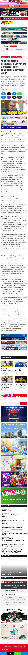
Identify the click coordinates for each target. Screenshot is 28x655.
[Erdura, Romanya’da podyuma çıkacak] (21, 379)
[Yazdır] (19, 97)
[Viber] (9, 97)
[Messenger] (14, 93)
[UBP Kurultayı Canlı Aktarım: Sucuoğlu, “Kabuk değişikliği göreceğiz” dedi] (7, 379)
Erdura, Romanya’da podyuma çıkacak (20, 385)
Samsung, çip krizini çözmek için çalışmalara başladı (20, 370)
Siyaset (19, 57)
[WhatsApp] (19, 93)
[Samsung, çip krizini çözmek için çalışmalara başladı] (21, 364)
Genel (3, 57)
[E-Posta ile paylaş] (14, 97)
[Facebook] (3, 93)
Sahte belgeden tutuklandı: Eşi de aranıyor (6, 370)
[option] (14, 567)
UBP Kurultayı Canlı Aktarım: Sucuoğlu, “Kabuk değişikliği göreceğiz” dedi (6, 387)
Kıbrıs (8, 57)
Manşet (9, 54)
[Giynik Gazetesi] (7, 23)
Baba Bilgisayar (12, 649)
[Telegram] (3, 97)
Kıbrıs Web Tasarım (21, 649)
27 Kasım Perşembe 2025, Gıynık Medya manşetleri (12, 573)
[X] (9, 93)
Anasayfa (4, 54)
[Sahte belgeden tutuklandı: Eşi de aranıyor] (7, 364)
